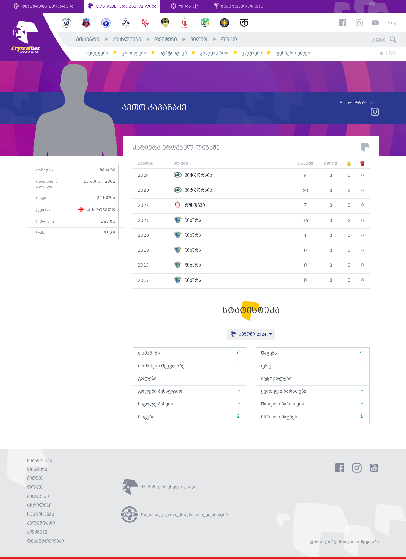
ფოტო (229, 40)
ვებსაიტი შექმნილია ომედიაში (344, 542)
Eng (392, 23)
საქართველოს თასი (243, 6)
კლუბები (252, 53)
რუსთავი (194, 205)
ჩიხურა (192, 220)
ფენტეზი (165, 40)
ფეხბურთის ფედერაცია (47, 6)
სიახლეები (127, 40)
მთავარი (87, 40)
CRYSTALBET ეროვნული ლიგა (126, 6)
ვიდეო (198, 40)
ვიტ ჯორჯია (197, 175)
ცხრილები (133, 53)
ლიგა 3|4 (188, 6)
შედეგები (97, 53)
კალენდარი (214, 53)
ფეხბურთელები (294, 53)
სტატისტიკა (173, 53)
